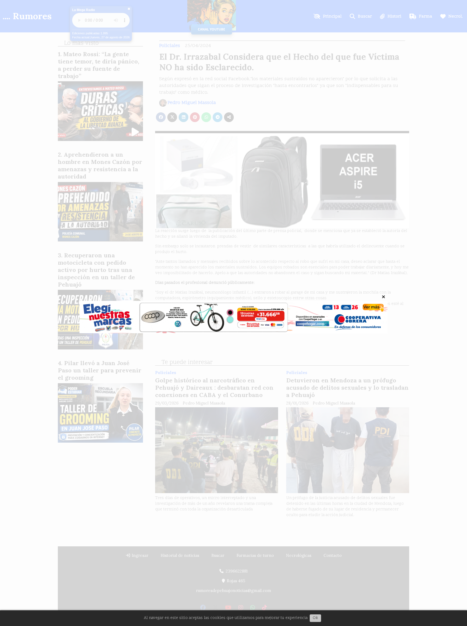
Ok (315, 618)
